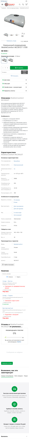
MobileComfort (18, 244)
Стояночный (17, 212)
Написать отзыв (11, 41)
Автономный (17, 215)
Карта (18, 277)
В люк (15, 202)
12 (14, 169)
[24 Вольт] (10, 60)
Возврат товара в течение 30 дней (14, 424)
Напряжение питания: (7, 56)
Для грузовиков (18, 206)
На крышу (17, 200)
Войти (19, 342)
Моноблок (17, 161)
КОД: (22, 41)
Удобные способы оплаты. (14, 408)
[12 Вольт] (4, 60)
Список (10, 277)
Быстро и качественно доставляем (14, 393)
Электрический (18, 165)
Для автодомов (18, 208)
